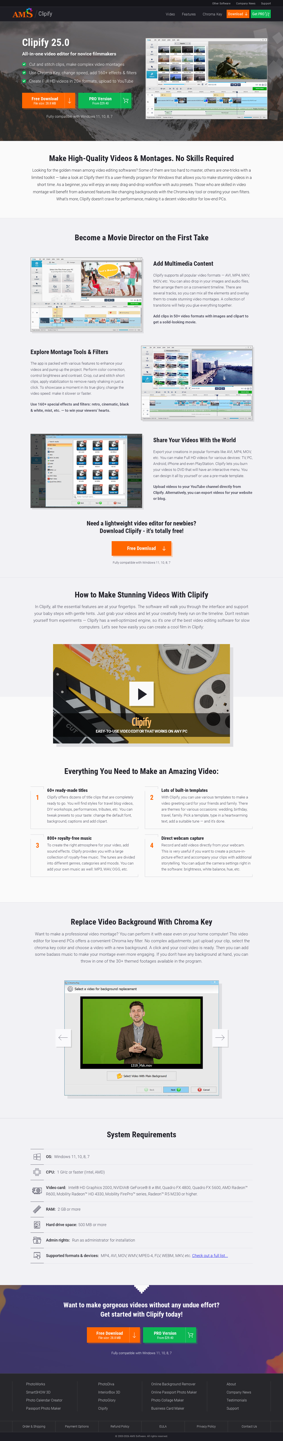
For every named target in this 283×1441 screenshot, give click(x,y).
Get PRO (258, 14)
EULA (163, 1426)
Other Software (221, 3)
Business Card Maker (167, 1408)
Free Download (45, 100)
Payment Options (77, 1426)
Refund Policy (120, 1426)
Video (170, 14)
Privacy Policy (206, 1426)
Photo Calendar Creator (44, 1400)
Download (236, 14)
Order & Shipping (34, 1426)
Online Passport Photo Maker (174, 1392)
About (231, 1384)
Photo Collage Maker (167, 1400)
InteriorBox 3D (109, 1392)
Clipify (103, 1408)
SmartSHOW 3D (38, 1392)
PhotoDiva (106, 1384)
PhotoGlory (107, 1400)
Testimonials (237, 1400)
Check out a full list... (210, 1255)
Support (266, 3)
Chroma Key (212, 14)
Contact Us (249, 1426)
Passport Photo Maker (43, 1408)
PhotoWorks (35, 1384)
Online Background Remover (173, 1384)
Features (189, 14)
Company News (245, 3)
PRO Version (100, 100)
